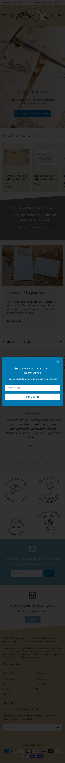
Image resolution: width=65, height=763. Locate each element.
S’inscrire (32, 396)
